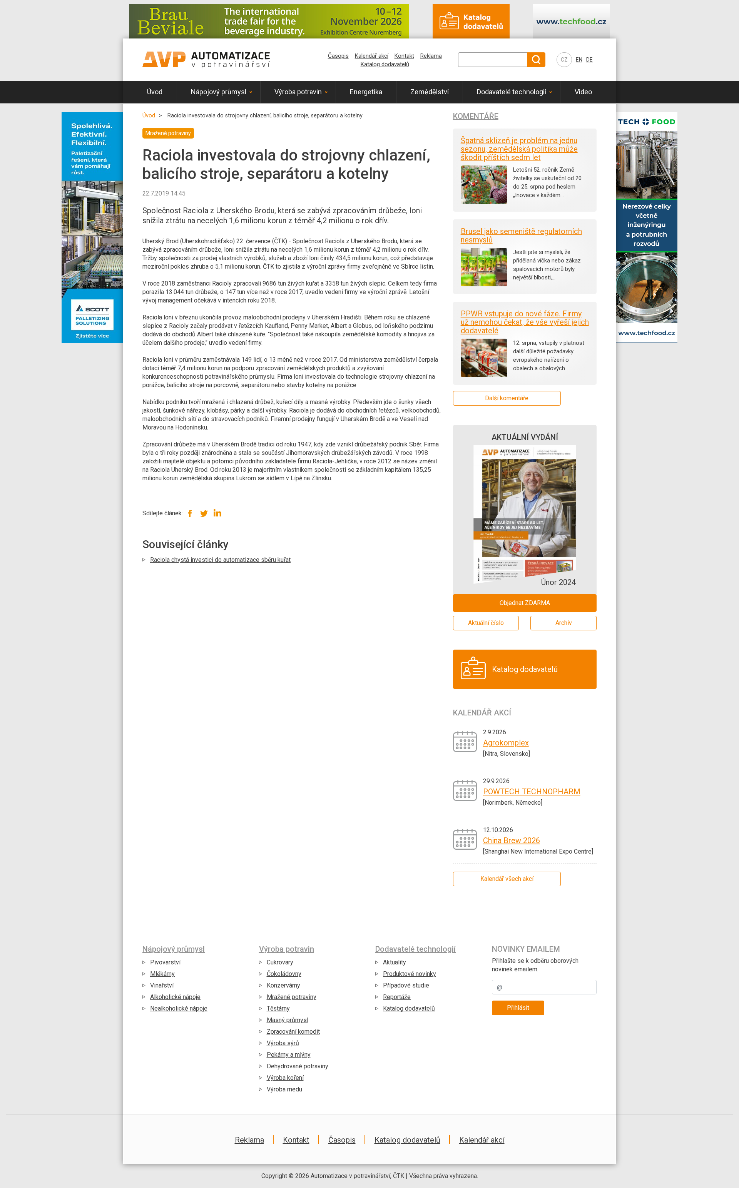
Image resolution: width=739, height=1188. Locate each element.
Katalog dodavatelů (385, 64)
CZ (564, 60)
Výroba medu (284, 1089)
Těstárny (278, 1008)
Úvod (154, 92)
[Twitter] (204, 513)
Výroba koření (285, 1077)
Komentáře (475, 116)
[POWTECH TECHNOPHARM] (465, 790)
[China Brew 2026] (465, 838)
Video (583, 92)
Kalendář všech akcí (506, 878)
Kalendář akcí (371, 55)
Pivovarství (165, 962)
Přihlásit (518, 1007)
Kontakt (404, 55)
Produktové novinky (409, 973)
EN (579, 60)
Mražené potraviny (291, 997)
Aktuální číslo (486, 623)
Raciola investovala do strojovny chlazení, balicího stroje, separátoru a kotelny (265, 115)
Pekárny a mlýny (289, 1054)
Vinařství (162, 985)
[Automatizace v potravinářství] (206, 59)
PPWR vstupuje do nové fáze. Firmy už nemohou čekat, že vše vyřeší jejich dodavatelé (525, 322)
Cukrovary (280, 962)
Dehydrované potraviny (297, 1066)
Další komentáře (506, 398)
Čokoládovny (284, 973)
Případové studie (406, 985)
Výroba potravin (298, 92)
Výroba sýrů (283, 1043)
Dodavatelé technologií (511, 92)
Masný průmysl (287, 1020)
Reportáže (397, 997)
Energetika (366, 92)
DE (589, 60)
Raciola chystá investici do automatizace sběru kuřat (220, 559)
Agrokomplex (506, 742)
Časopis (338, 55)
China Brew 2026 (511, 840)
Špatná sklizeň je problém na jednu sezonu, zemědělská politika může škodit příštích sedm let (519, 149)
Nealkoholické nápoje (178, 1008)
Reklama (431, 55)
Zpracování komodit (293, 1031)
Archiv (563, 623)
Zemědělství (429, 92)
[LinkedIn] (217, 513)
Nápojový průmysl (218, 92)
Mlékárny (162, 973)
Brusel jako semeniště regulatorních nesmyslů (521, 235)
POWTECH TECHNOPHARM (531, 791)
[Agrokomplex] (465, 741)
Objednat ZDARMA (525, 603)
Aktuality (394, 962)
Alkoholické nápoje (175, 997)
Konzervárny (283, 985)
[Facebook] (190, 513)
